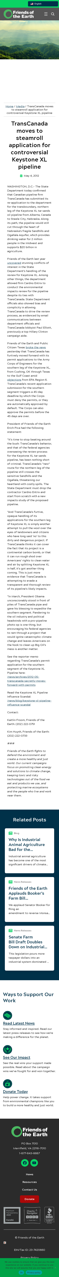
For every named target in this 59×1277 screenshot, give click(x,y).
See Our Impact (16, 1057)
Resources (29, 1182)
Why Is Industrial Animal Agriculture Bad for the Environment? (27, 844)
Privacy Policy (30, 1257)
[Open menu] (46, 14)
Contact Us (29, 1189)
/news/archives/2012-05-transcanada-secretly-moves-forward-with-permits (26, 681)
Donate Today (15, 1091)
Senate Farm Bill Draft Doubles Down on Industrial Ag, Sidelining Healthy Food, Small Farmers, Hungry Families (28, 942)
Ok (21, 1272)
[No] (55, 1267)
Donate (29, 1199)
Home (9, 106)
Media (20, 106)
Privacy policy (34, 1272)
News (29, 1174)
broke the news (36, 347)
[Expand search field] (52, 14)
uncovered (14, 263)
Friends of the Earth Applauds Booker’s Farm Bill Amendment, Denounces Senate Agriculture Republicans (28, 893)
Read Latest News (19, 1023)
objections (14, 379)
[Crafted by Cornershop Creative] (5, 1242)
